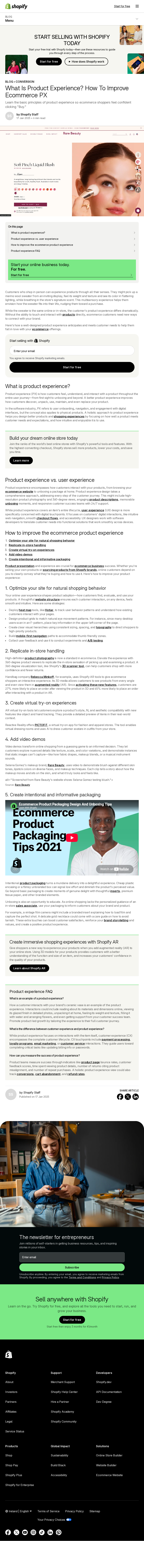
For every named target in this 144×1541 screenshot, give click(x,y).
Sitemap (94, 1511)
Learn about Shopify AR (29, 968)
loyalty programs (20, 1043)
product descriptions (103, 499)
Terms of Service (48, 1511)
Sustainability (59, 1455)
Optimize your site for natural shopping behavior (42, 540)
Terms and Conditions (82, 1277)
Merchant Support (63, 1382)
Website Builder (106, 1465)
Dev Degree (104, 1401)
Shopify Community (64, 1421)
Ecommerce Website (109, 1475)
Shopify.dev (104, 1382)
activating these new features (96, 684)
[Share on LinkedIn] (135, 1097)
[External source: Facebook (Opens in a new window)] (8, 1532)
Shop (8, 1455)
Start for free (122, 6)
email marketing (45, 1043)
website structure (47, 599)
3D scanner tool (73, 666)
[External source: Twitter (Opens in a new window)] (16, 1532)
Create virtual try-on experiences (31, 550)
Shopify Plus (13, 1475)
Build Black (58, 1465)
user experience (92, 510)
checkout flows (47, 518)
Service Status (14, 1431)
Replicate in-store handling (27, 545)
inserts (115, 891)
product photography (39, 658)
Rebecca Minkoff (42, 677)
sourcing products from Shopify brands (70, 570)
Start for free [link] (72, 367)
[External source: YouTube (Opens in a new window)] (25, 1532)
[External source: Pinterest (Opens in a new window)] (58, 1532)
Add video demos (20, 554)
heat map (25, 610)
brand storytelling (116, 920)
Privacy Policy (110, 1277)
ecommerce (40, 329)
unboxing (11, 503)
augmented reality (47, 684)
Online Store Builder (109, 1455)
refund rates (76, 1074)
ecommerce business (89, 566)
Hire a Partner (60, 1401)
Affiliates (11, 1411)
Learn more (21, 460)
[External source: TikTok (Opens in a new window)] (42, 1532)
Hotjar (49, 610)
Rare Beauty (56, 765)
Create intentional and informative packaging (39, 559)
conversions (25, 1074)
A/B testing (95, 640)
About (9, 1382)
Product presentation (19, 566)
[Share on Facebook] (120, 1097)
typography (104, 627)
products (69, 314)
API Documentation (109, 1392)
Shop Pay (11, 1465)
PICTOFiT (41, 725)
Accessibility (59, 1475)
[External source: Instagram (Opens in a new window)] (33, 1532)
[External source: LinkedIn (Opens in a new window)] (50, 1532)
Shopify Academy (62, 1411)
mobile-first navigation (31, 636)
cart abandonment (47, 1074)
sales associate (26, 905)
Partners (11, 1401)
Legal (8, 1421)
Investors (11, 1392)
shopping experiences (69, 416)
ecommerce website (19, 491)
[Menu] (137, 6)
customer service (73, 1043)
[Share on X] (128, 1097)
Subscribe (72, 1267)
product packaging (32, 883)
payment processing (116, 1039)
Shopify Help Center (64, 1392)
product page (90, 1062)
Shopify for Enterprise (19, 1485)
